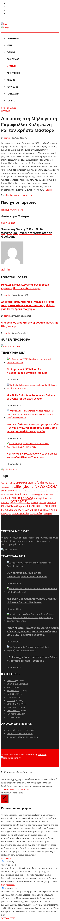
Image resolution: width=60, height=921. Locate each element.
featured (43, 482)
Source (49, 189)
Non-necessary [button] (8, 885)
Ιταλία (49, 498)
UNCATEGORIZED (15, 684)
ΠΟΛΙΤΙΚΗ (33, 506)
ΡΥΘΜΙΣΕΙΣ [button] (9, 789)
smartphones (8, 490)
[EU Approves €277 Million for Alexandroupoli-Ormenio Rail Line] (33, 362)
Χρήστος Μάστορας (23, 195)
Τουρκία (38, 509)
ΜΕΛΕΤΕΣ (42, 503)
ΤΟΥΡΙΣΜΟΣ (12, 86)
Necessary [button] (6, 858)
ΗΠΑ (44, 498)
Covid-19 (31, 482)
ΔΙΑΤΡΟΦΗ (49, 494)
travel (54, 491)
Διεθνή (5, 498)
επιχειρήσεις (9, 513)
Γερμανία (40, 494)
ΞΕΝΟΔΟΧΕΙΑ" (51, 503)
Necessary (9, 861)
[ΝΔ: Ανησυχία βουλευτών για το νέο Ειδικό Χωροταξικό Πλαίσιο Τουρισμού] (33, 447)
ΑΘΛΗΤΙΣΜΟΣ (13, 73)
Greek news (11, 487)
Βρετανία (26, 494)
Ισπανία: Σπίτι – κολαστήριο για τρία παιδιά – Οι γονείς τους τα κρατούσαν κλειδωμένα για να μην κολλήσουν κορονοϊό (33, 428)
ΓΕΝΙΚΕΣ (11, 100)
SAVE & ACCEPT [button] (8, 918)
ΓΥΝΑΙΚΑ (11, 52)
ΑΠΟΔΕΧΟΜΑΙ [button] (23, 789)
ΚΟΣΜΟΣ (11, 80)
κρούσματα (48, 514)
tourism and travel (23, 491)
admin (7, 138)
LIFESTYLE (11, 66)
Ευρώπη (36, 498)
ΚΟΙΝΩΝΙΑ (5, 502)
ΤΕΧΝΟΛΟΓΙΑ (13, 93)
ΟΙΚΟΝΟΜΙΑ (13, 38)
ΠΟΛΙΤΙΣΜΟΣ (13, 59)
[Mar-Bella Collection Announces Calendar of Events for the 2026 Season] (33, 388)
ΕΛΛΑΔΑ (26, 498)
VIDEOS (10, 687)
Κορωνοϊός (33, 502)
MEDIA (31, 487)
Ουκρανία (21, 506)
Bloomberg (10, 483)
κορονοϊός (36, 513)
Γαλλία (33, 494)
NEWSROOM (45, 486)
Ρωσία (4, 509)
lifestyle (10, 195)
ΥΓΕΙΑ (9, 45)
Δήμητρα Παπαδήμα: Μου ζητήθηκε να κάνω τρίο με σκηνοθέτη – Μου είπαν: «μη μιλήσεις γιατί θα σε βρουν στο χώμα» (28, 305)
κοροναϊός (23, 513)
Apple (3, 483)
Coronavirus (21, 483)
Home (4, 107)
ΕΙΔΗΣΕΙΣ (15, 498)
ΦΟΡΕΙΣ (53, 509)
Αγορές (18, 494)
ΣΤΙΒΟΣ (13, 509)
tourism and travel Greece (41, 491)
